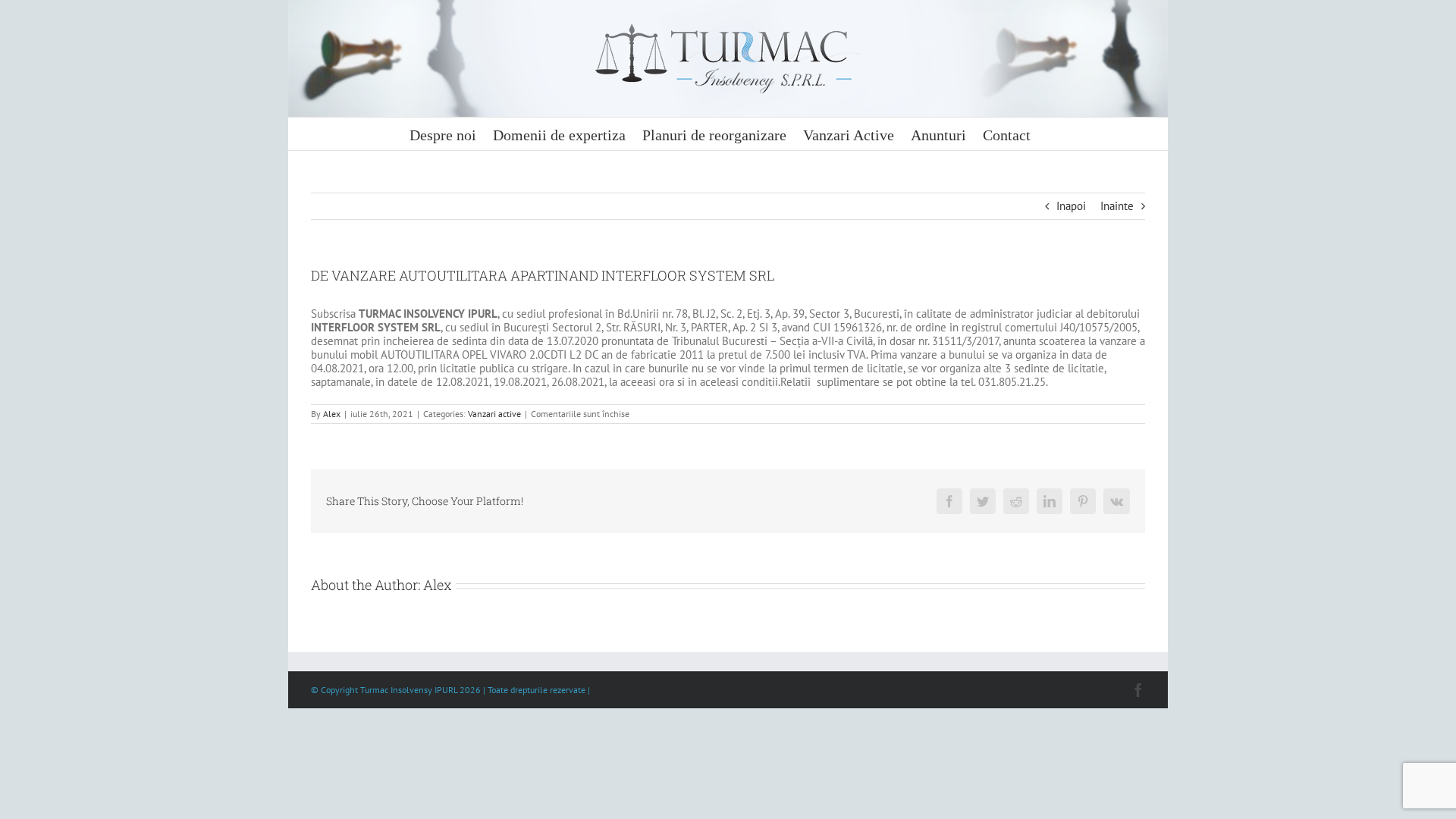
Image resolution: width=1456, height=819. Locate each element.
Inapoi (1071, 206)
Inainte (1117, 206)
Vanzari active (494, 413)
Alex (331, 413)
